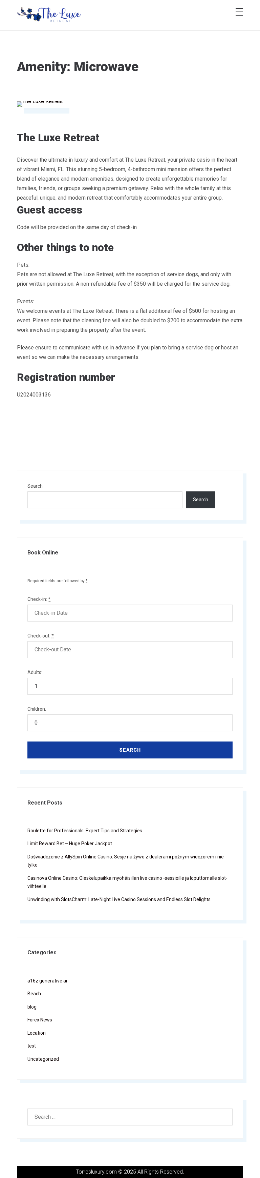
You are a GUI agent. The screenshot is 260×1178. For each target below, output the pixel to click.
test (31, 1046)
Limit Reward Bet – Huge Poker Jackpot (69, 843)
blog (32, 1007)
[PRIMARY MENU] (239, 12)
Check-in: (38, 599)
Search (35, 486)
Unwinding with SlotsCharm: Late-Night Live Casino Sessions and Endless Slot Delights (119, 899)
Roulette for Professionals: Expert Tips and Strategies (84, 830)
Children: (36, 709)
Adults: (34, 672)
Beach (34, 993)
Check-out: (40, 635)
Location (36, 1033)
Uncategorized (43, 1059)
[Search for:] (130, 1117)
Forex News (39, 1019)
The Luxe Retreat (58, 137)
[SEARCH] (223, 1117)
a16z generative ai (47, 980)
